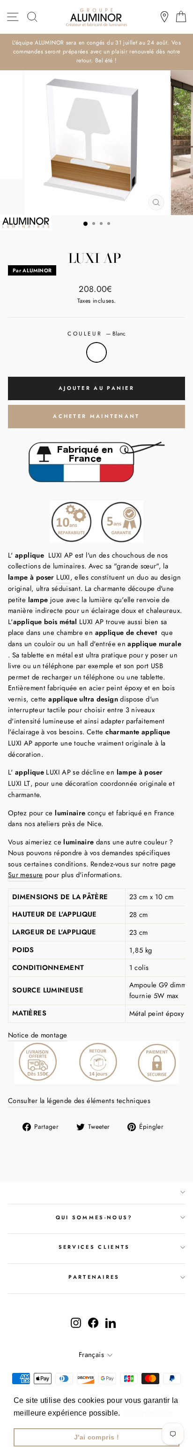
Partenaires (93, 1277)
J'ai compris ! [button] (96, 1437)
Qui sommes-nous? (94, 1217)
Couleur (96, 333)
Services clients (94, 1247)
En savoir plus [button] (148, 1413)
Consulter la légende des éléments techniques (79, 1101)
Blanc (96, 352)
